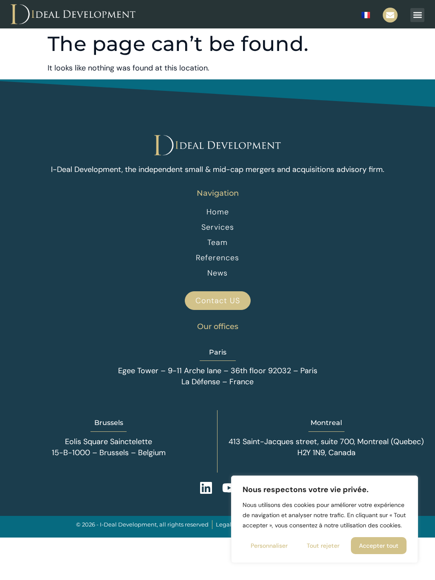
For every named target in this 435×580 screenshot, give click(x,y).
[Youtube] (229, 488)
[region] (324, 519)
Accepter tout (378, 545)
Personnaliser (269, 545)
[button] (417, 15)
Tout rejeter (323, 545)
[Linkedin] (206, 488)
